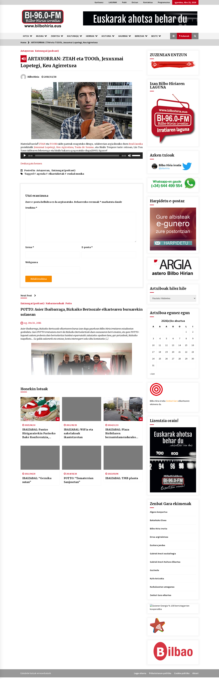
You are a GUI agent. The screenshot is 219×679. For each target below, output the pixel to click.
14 (179, 345)
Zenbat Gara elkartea (160, 595)
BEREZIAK (139, 36)
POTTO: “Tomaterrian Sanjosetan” (78, 480)
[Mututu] (129, 155)
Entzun (135, 2)
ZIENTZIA (55, 36)
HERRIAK (90, 36)
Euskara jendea (157, 545)
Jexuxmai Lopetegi (44, 147)
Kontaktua (148, 2)
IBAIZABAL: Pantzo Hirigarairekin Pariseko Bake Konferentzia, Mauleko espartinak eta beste (38, 433)
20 (173, 351)
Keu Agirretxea (64, 147)
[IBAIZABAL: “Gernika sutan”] (40, 458)
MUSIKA (40, 36)
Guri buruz (99, 2)
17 (153, 351)
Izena (29, 247)
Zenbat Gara (172, 400)
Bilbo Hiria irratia (158, 528)
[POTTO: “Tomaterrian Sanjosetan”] (81, 458)
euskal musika (75, 173)
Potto (68, 303)
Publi (124, 2)
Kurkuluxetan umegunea (162, 586)
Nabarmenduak (55, 303)
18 (160, 351)
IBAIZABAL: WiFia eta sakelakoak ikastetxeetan (78, 433)
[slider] (136, 155)
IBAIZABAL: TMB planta (121, 478)
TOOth (53, 143)
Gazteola (154, 570)
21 (179, 351)
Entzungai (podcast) (47, 50)
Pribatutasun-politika (160, 673)
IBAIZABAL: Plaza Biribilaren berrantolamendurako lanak (120, 433)
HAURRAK (123, 36)
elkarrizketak (56, 173)
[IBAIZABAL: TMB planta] (123, 458)
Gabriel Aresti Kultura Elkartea (165, 561)
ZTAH (42, 143)
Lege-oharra (140, 673)
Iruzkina (31, 207)
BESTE (154, 36)
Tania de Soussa (84, 147)
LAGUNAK (113, 2)
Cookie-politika (182, 673)
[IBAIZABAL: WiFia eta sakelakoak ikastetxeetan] (81, 409)
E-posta (87, 247)
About (195, 673)
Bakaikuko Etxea (158, 520)
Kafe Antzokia (157, 578)
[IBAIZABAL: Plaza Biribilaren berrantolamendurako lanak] (123, 409)
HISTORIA (106, 36)
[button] (173, 36)
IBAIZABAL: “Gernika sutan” (36, 480)
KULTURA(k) (73, 36)
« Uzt (152, 373)
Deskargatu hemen (31, 163)
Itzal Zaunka (136, 143)
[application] (82, 155)
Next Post (26, 295)
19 (166, 351)
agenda (41, 173)
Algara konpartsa (158, 511)
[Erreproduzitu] (24, 155)
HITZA (26, 36)
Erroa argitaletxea (159, 536)
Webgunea (31, 262)
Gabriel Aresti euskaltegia (163, 553)
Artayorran (27, 50)
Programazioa (164, 2)
